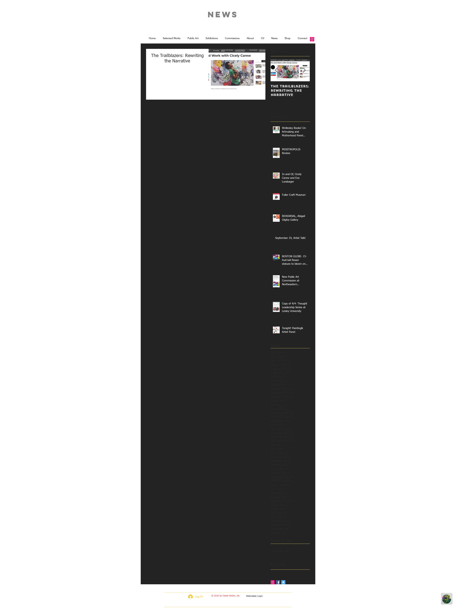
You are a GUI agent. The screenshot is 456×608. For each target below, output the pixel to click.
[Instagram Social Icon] (312, 39)
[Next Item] (304, 70)
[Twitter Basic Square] (283, 582)
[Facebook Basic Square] (278, 582)
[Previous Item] (276, 70)
